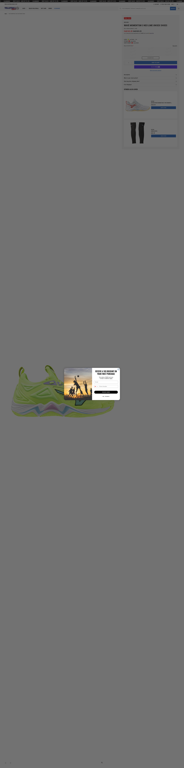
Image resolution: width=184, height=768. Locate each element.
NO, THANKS (106, 396)
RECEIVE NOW (106, 392)
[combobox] (96, 386)
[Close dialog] (118, 369)
